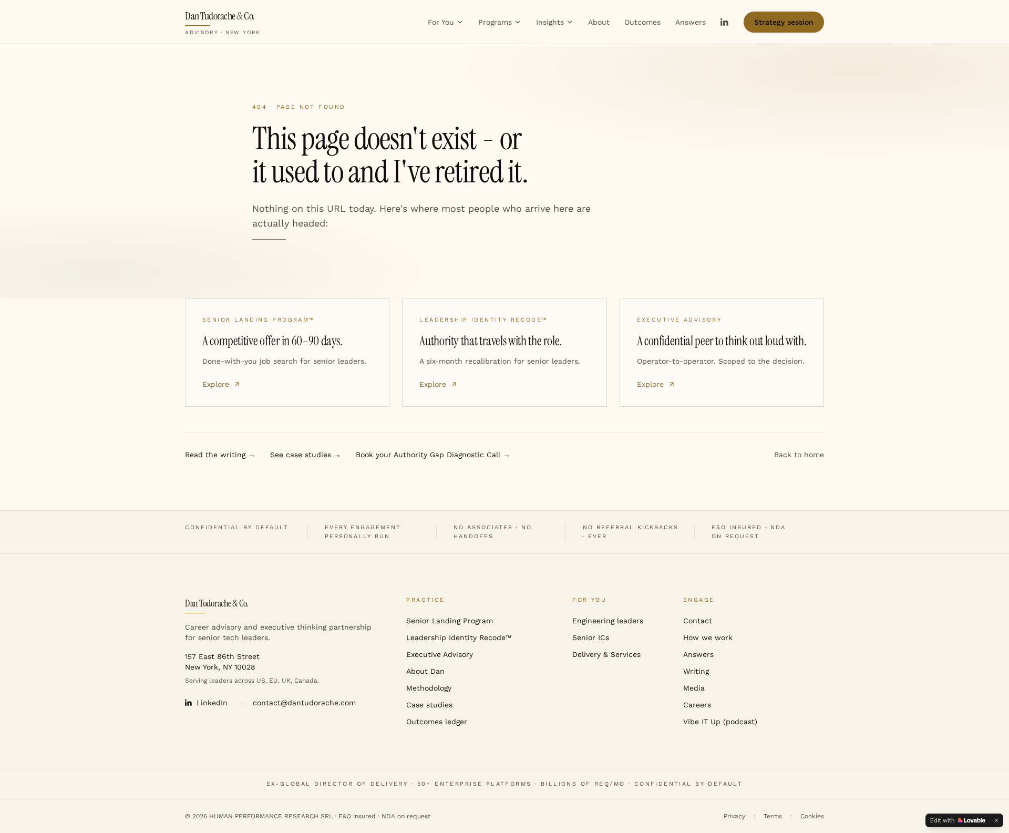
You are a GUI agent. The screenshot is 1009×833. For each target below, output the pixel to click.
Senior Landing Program (449, 620)
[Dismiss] (996, 820)
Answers (690, 22)
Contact (697, 620)
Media (694, 688)
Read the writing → (220, 454)
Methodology (428, 688)
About (599, 22)
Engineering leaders (607, 620)
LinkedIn (212, 702)
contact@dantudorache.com (304, 702)
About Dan (425, 671)
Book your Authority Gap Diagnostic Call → (433, 454)
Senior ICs (590, 637)
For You (441, 22)
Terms (773, 816)
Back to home (799, 454)
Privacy (734, 816)
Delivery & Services (606, 654)
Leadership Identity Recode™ (458, 637)
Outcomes (642, 22)
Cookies (812, 816)
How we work (708, 637)
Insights (550, 22)
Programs (495, 22)
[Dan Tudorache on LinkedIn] (724, 22)
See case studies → (305, 454)
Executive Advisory (439, 654)
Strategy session (784, 22)
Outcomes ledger (436, 721)
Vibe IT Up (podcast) (720, 721)
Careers (697, 705)
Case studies (429, 705)
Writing (696, 671)
